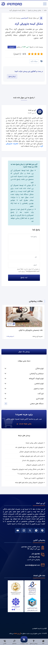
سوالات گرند (34, 61)
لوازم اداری (40, 398)
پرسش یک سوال (24, 352)
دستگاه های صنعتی (37, 403)
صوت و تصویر (39, 388)
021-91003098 (34, 557)
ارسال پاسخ (12, 76)
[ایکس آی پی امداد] (30, 530)
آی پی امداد (17, 633)
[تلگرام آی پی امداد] (36, 530)
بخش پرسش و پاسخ (34, 10)
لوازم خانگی (39, 368)
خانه (45, 10)
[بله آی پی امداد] (42, 530)
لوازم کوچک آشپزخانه (36, 378)
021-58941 (36, 554)
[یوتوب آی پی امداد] (17, 530)
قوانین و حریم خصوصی (39, 628)
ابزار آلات (41, 393)
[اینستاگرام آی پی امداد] (24, 530)
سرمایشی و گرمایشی (37, 373)
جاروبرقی (11, 47)
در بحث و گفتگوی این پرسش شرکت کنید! (29, 71)
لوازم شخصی (39, 383)
